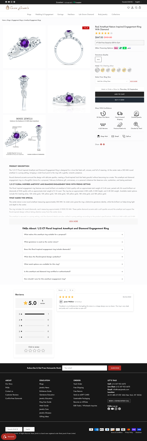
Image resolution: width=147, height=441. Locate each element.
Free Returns (78, 391)
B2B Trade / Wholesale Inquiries (85, 405)
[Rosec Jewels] (17, 8)
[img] (102, 33)
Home (4, 20)
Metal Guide (43, 405)
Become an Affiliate (81, 402)
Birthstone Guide (45, 391)
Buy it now (119, 100)
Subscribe (115, 368)
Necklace (71, 14)
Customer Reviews (11, 395)
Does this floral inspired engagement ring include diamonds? (47, 249)
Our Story (8, 384)
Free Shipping (79, 387)
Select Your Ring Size (103, 77)
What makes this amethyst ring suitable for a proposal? (45, 234)
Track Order (78, 384)
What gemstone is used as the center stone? (41, 242)
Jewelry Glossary (45, 413)
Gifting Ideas (44, 416)
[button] (128, 7)
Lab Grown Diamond (86, 14)
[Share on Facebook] (101, 144)
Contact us (9, 391)
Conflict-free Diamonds (13, 398)
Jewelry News (44, 387)
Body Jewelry (102, 14)
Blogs (41, 384)
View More (73, 221)
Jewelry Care (44, 409)
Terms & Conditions (116, 432)
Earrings (60, 14)
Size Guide (133, 81)
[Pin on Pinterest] (104, 144)
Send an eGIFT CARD (81, 395)
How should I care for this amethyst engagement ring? (45, 279)
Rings (29, 14)
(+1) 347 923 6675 (119, 384)
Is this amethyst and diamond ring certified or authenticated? (47, 271)
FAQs (7, 387)
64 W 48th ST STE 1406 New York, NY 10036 (125, 395)
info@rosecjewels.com (121, 389)
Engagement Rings (17, 20)
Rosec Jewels (14, 433)
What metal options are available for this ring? (42, 264)
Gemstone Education (46, 395)
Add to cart (120, 94)
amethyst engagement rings (32, 20)
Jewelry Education (45, 398)
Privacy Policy (129, 432)
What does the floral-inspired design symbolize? (42, 257)
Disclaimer (139, 432)
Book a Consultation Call (119, 401)
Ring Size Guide (45, 402)
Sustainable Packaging (82, 398)
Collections (116, 14)
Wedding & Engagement (44, 14)
